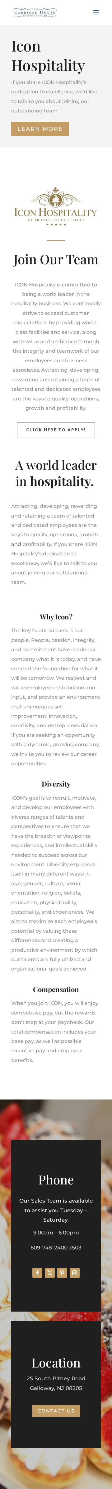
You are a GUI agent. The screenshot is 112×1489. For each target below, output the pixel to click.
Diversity (56, 783)
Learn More (40, 129)
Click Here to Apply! (56, 430)
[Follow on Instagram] (75, 1273)
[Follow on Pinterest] (62, 1273)
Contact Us (56, 1411)
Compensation (56, 989)
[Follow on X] (50, 1273)
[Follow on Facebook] (37, 1273)
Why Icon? (56, 616)
